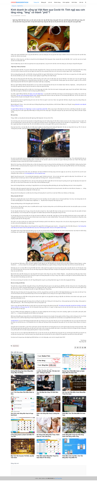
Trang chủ (36, 2)
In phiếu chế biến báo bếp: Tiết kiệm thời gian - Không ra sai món (48, 372)
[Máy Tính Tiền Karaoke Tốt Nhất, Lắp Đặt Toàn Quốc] (23, 446)
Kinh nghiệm (66, 2)
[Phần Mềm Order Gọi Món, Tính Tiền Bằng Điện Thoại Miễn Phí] (74, 446)
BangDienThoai (19, 2)
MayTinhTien (20, 5)
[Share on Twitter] (78, 347)
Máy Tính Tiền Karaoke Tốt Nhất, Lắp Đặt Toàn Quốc (22, 456)
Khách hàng (57, 2)
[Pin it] (80, 347)
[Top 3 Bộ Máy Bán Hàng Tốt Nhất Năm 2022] (48, 383)
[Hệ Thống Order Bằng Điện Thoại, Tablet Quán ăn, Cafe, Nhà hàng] (48, 425)
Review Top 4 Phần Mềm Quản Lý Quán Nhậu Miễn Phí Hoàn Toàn (73, 372)
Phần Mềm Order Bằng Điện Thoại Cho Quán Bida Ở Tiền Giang (47, 456)
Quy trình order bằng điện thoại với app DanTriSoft (22, 414)
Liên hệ (81, 2)
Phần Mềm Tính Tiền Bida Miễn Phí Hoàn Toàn (73, 414)
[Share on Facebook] (75, 347)
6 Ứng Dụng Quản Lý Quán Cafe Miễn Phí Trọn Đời (22, 435)
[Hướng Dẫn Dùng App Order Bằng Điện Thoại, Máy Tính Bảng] (23, 362)
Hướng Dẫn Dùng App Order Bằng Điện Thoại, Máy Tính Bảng (22, 372)
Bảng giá (43, 2)
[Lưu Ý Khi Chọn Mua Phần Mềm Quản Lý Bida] (23, 383)
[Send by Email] (85, 347)
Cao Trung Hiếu (58, 478)
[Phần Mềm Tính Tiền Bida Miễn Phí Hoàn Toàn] (74, 404)
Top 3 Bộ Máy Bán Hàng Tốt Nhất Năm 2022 (47, 393)
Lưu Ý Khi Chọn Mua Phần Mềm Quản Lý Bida (22, 393)
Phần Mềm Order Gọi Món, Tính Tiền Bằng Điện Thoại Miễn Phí (72, 456)
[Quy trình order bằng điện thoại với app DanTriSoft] (23, 404)
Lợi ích (50, 2)
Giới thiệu (74, 2)
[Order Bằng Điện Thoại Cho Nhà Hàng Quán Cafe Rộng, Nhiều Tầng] (74, 425)
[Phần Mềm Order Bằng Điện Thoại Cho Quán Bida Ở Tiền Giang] (48, 446)
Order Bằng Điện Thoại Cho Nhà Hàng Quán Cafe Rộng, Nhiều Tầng (73, 435)
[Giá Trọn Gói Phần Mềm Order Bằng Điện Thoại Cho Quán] (74, 383)
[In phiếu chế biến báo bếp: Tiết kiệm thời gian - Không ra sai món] (48, 362)
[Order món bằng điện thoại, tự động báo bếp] (48, 404)
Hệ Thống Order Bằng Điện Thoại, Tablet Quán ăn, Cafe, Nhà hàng (48, 435)
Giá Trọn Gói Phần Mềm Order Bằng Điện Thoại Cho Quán (74, 393)
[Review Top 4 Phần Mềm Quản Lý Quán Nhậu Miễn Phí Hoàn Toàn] (74, 362)
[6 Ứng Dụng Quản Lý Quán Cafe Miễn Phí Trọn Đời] (23, 425)
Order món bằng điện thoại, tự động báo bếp (48, 414)
